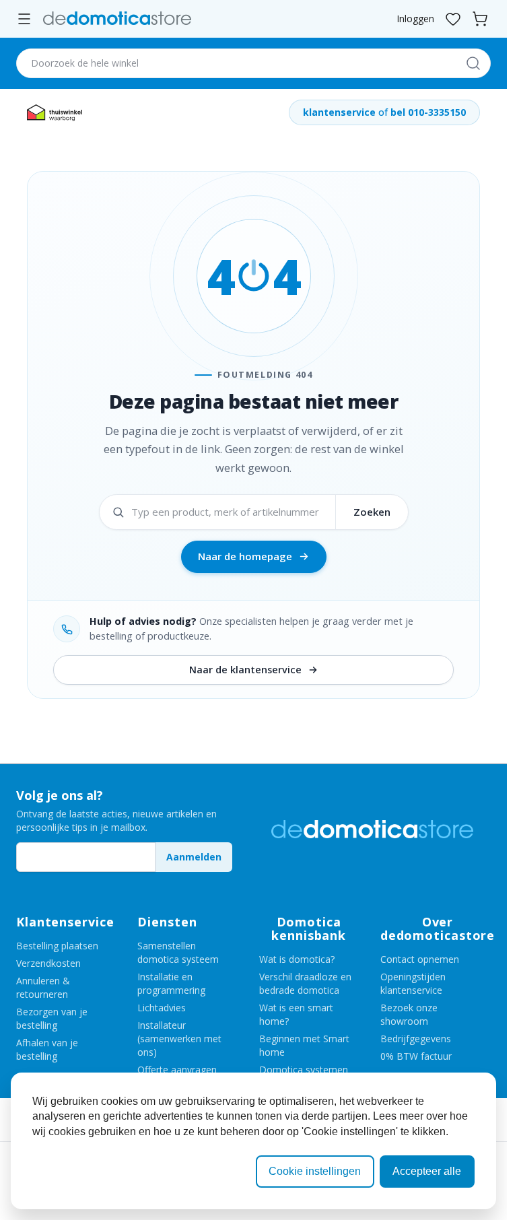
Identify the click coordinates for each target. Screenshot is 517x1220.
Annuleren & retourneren (43, 987)
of (383, 112)
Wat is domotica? (297, 959)
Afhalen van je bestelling (47, 1049)
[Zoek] (472, 63)
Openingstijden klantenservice (413, 983)
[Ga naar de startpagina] (117, 18)
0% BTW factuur (416, 1056)
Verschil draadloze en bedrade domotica (305, 983)
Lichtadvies (161, 1007)
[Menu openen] (24, 19)
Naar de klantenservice (245, 669)
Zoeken (371, 511)
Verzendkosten (48, 963)
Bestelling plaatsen (57, 945)
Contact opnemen (419, 959)
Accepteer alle (426, 1171)
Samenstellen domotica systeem (178, 952)
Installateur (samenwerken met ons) (179, 1038)
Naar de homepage (245, 556)
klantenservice (339, 112)
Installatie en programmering (171, 983)
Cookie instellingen (315, 1171)
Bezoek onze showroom (409, 1014)
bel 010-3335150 (428, 112)
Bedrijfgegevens (415, 1038)
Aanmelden (193, 856)
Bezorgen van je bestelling (52, 1018)
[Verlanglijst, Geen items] (453, 19)
